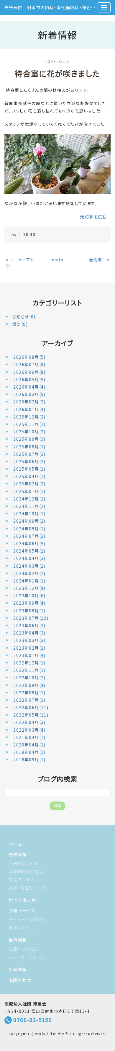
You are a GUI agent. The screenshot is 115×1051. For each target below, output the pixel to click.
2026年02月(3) (29, 402)
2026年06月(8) (29, 372)
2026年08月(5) (29, 357)
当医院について (24, 863)
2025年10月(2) (29, 431)
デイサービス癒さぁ (28, 919)
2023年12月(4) (29, 588)
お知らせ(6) (24, 317)
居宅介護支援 (22, 900)
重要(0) (20, 324)
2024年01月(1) (29, 581)
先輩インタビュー (25, 949)
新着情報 (18, 969)
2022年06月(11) (30, 707)
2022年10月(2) (29, 677)
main (58, 260)
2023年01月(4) (29, 655)
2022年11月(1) (29, 670)
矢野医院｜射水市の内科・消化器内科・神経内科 (52, 7)
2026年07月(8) (29, 364)
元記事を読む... (95, 217)
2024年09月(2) (29, 521)
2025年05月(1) (29, 469)
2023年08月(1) (29, 611)
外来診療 (18, 854)
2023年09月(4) (29, 603)
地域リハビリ (21, 928)
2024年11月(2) (29, 506)
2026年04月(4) (29, 387)
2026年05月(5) (29, 379)
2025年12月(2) (29, 417)
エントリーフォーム (27, 957)
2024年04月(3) (29, 558)
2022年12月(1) (29, 663)
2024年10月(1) (29, 513)
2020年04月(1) (29, 745)
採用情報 (18, 940)
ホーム (15, 844)
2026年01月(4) (29, 409)
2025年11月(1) (29, 424)
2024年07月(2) (29, 536)
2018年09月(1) (29, 759)
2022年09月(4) (29, 685)
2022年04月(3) (29, 722)
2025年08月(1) (29, 447)
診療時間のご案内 (26, 872)
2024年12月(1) (29, 499)
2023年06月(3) (29, 625)
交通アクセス (21, 880)
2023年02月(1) (29, 648)
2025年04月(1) (29, 476)
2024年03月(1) (29, 566)
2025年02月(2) (29, 484)
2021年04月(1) (29, 737)
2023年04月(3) (29, 633)
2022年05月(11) (30, 715)
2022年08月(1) (29, 693)
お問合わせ (20, 980)
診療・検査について (28, 888)
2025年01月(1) (29, 491)
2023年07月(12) (30, 618)
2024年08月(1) (29, 529)
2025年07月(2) (29, 454)
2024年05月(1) (29, 551)
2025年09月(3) (29, 439)
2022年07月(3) (29, 700)
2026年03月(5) (29, 394)
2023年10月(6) (29, 595)
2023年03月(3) (29, 640)
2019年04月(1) (29, 752)
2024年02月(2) (29, 573)
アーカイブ (57, 342)
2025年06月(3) (29, 461)
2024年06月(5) (29, 543)
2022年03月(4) (29, 730)
